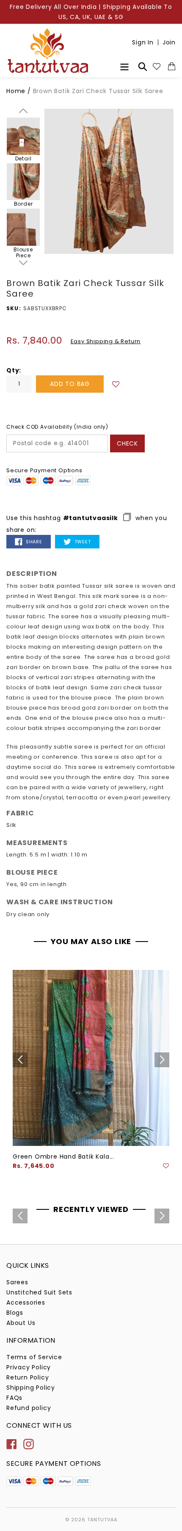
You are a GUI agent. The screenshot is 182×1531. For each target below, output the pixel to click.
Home (15, 91)
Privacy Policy (28, 1367)
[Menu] (124, 66)
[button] (116, 383)
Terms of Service (34, 1357)
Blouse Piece (23, 253)
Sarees (17, 1282)
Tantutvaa (102, 1519)
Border (23, 204)
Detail (23, 158)
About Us (20, 1323)
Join (169, 42)
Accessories (25, 1302)
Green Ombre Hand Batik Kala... (63, 1156)
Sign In (143, 42)
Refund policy (28, 1408)
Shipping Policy (30, 1387)
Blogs (14, 1312)
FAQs (14, 1397)
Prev (23, 111)
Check (127, 443)
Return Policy (27, 1377)
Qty (12, 370)
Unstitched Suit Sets (39, 1292)
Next (23, 262)
